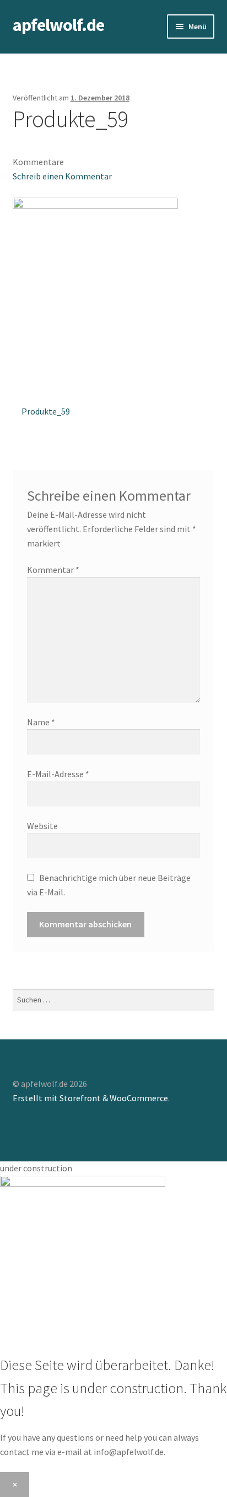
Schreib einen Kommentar (62, 176)
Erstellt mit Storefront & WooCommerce (90, 1097)
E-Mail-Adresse (58, 773)
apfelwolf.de (58, 25)
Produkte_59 (45, 414)
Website (42, 825)
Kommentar (53, 569)
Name (41, 722)
